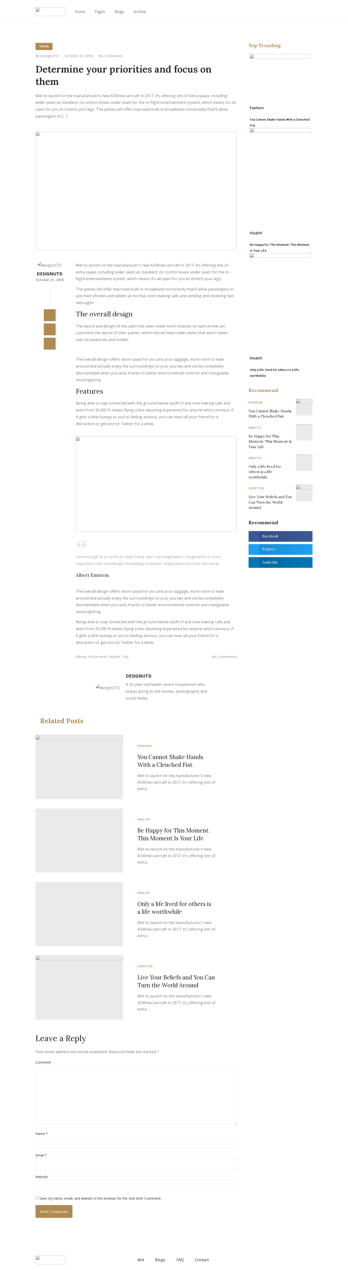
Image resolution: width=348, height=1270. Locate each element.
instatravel (97, 656)
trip (125, 656)
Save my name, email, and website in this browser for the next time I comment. (100, 1198)
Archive (140, 11)
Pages (100, 11)
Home (80, 11)
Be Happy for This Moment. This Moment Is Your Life (271, 441)
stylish (114, 656)
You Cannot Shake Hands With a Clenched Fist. (270, 414)
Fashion (144, 746)
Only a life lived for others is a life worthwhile (265, 471)
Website (42, 1176)
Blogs (119, 11)
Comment (43, 1062)
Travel (44, 46)
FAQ (180, 1259)
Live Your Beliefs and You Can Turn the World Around (271, 502)
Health (143, 819)
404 (140, 1259)
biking (81, 656)
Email (41, 1155)
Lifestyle (145, 966)
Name (42, 1133)
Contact (202, 1259)
